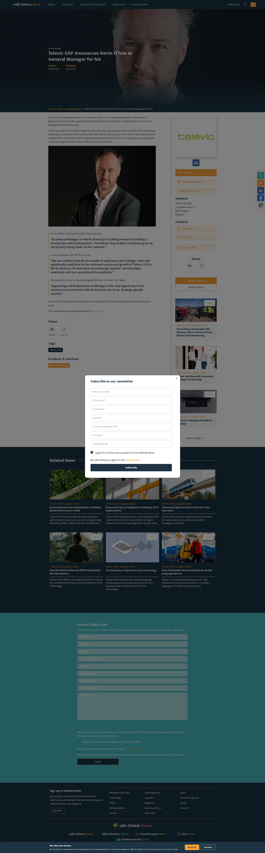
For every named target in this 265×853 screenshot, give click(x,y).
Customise (208, 847)
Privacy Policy (132, 460)
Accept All (192, 847)
